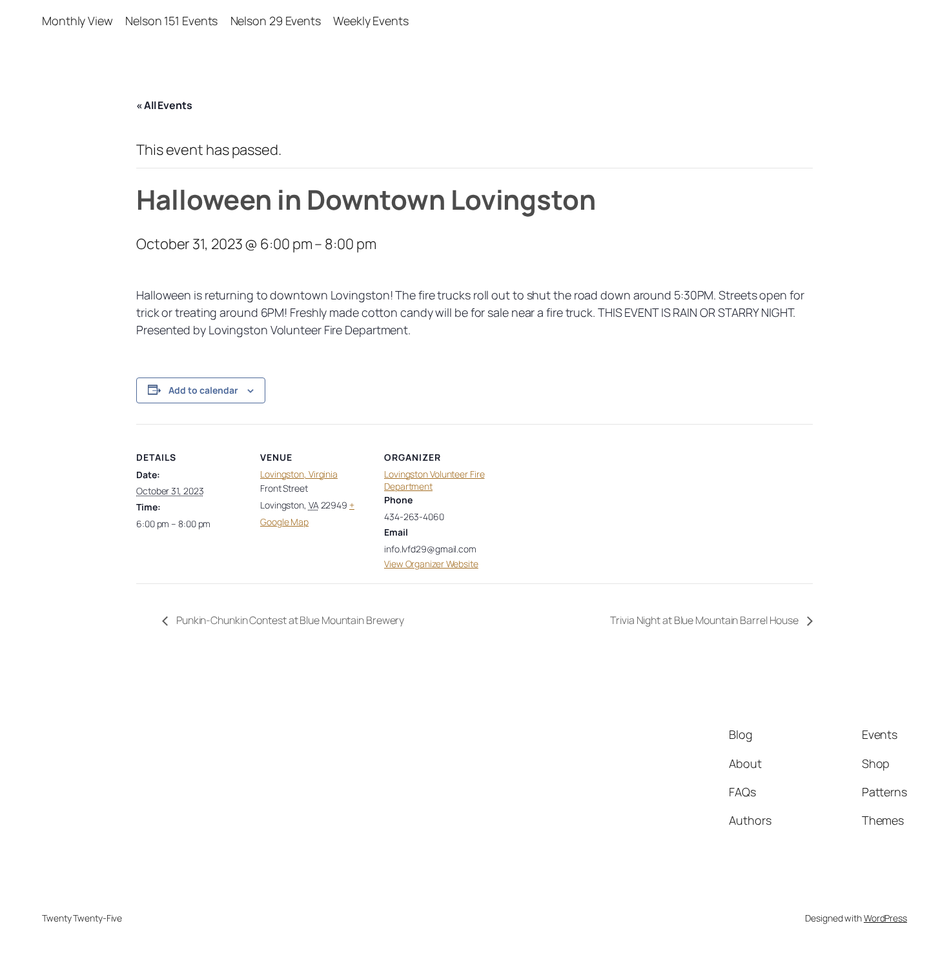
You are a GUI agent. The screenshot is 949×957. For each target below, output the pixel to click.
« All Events (164, 105)
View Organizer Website (431, 564)
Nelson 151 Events (171, 20)
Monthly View (77, 20)
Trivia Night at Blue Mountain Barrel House (705, 620)
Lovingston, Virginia (299, 474)
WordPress (885, 918)
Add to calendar (203, 390)
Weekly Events (371, 20)
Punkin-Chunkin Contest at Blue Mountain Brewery (289, 620)
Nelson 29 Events (275, 20)
